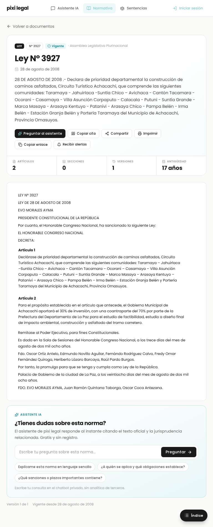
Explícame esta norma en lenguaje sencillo (55, 466)
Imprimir (150, 133)
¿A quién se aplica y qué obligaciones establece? (143, 466)
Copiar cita (86, 133)
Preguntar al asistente (43, 133)
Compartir (119, 133)
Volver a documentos (33, 26)
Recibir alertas (75, 144)
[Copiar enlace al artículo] (192, 250)
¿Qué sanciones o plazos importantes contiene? (60, 477)
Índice (197, 515)
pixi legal (18, 8)
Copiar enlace (36, 144)
